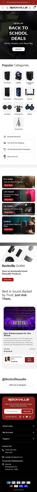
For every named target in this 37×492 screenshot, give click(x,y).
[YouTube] (26, 417)
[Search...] (7, 8)
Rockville (20, 489)
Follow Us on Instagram (17, 385)
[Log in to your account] (30, 8)
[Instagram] (20, 417)
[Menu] (4, 8)
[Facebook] (23, 417)
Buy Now (29, 360)
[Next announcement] (33, 2)
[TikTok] (30, 417)
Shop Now (18, 49)
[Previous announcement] (4, 2)
